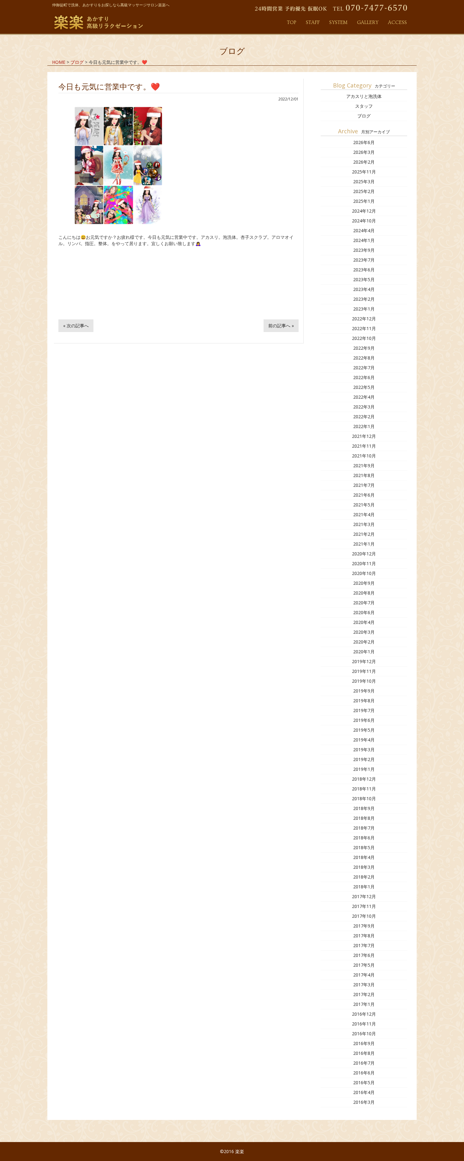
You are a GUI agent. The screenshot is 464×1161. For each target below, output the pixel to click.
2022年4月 (364, 397)
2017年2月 (364, 994)
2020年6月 (364, 612)
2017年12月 (364, 896)
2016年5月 (364, 1082)
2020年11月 (364, 563)
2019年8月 (364, 701)
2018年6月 (364, 838)
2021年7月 (364, 485)
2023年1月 (364, 309)
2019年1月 (364, 769)
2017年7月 (364, 945)
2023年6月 (364, 270)
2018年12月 (364, 779)
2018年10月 (364, 798)
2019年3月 (364, 750)
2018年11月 (364, 789)
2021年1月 (364, 544)
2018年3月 (364, 867)
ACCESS (397, 22)
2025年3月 (364, 181)
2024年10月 (364, 221)
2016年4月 (364, 1092)
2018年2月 (364, 877)
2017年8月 (364, 936)
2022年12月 (364, 319)
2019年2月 (364, 759)
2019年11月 (364, 671)
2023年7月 (364, 260)
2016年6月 (364, 1073)
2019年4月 (364, 740)
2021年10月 (364, 456)
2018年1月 (364, 887)
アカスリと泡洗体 (364, 96)
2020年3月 (364, 632)
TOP (291, 22)
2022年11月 (364, 328)
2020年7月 (364, 603)
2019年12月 (364, 661)
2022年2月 (364, 417)
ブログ (364, 116)
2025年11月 (364, 172)
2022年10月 (364, 338)
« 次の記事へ (76, 326)
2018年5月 (364, 847)
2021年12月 (364, 436)
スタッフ (364, 106)
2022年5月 (364, 387)
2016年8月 (364, 1053)
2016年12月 (364, 1014)
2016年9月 (364, 1043)
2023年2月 (364, 299)
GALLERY (367, 22)
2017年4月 (364, 975)
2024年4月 (364, 230)
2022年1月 (364, 426)
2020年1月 (364, 652)
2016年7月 (364, 1063)
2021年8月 (364, 475)
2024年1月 (364, 240)
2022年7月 (364, 368)
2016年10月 (364, 1034)
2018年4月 (364, 857)
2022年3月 (364, 407)
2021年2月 (364, 534)
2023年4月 (364, 289)
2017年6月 (364, 955)
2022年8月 (364, 358)
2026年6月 (364, 142)
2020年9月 (364, 583)
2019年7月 (364, 710)
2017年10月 (364, 916)
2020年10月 (364, 573)
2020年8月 (364, 593)
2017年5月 (364, 965)
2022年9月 (364, 348)
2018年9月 (364, 808)
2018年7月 (364, 828)
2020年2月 (364, 642)
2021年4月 (364, 514)
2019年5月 (364, 730)
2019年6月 (364, 720)
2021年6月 (364, 495)
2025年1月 (364, 201)
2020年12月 (364, 554)
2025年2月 (364, 191)
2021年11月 (364, 446)
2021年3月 (364, 524)
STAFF (313, 22)
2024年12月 (364, 211)
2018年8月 (364, 818)
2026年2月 (364, 162)
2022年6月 (364, 377)
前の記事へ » (281, 326)
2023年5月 (364, 279)
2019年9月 (364, 691)
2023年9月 (364, 250)
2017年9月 (364, 926)
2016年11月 (364, 1024)
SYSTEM (338, 22)
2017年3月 (364, 985)
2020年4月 (364, 622)
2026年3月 (364, 152)
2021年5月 (364, 505)
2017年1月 (364, 1004)
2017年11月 (364, 906)
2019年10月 (364, 681)
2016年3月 (364, 1102)
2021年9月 (364, 466)
